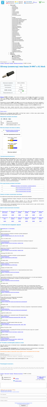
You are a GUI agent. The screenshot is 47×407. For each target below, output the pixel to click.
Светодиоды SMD (16, 43)
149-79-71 (19, 3)
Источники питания (16, 15)
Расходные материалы (16, 37)
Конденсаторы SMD (16, 22)
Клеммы (14, 16)
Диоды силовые (15, 11)
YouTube (17, 378)
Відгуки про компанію (18, 59)
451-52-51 (11, 1)
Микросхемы (15, 28)
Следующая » (12, 228)
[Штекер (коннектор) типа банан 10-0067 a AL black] (8, 79)
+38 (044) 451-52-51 (7, 377)
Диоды (13, 10)
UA (36, 2)
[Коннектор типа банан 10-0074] (19, 218)
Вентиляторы (15, 7)
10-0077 (40, 221)
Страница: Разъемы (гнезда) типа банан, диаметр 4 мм (11, 243)
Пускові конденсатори (17, 18)
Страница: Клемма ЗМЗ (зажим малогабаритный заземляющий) (13, 301)
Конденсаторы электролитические (19, 19)
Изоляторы (14, 13)
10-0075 (26, 221)
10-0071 (5, 221)
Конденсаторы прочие (17, 23)
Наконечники (15, 30)
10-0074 (19, 221)
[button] (41, 2)
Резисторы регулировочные (18, 40)
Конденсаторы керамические (18, 20)
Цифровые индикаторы (17, 51)
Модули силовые (15, 29)
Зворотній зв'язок (17, 56)
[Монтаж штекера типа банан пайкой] (12, 149)
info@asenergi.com (29, 3)
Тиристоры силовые (16, 48)
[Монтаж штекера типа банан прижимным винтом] (12, 131)
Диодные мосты (15, 12)
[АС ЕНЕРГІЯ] (2, 4)
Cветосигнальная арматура (18, 47)
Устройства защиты (16, 50)
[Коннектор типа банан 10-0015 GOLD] (4, 212)
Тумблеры (14, 49)
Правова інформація (40, 378)
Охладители (14, 31)
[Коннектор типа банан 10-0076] (33, 218)
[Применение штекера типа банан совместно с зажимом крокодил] (23, 185)
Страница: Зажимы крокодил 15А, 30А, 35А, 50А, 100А (12, 235)
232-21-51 (19, 1)
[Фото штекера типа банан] (23, 187)
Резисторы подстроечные (17, 39)
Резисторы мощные (16, 38)
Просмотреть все (3, 228)
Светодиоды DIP (15, 42)
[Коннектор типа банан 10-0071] (4, 218)
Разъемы (14, 36)
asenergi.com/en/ (18, 380)
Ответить (7, 234)
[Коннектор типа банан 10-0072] (12, 218)
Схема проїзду (29, 1)
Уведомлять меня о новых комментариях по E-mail (17, 358)
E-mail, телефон (16, 55)
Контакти (12, 54)
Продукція (12, 5)
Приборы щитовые (16, 35)
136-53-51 (11, 3)
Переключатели (15, 32)
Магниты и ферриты (16, 26)
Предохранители (15, 33)
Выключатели (15, 8)
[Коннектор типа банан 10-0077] (40, 218)
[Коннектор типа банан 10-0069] (33, 212)
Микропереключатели (16, 27)
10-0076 (33, 221)
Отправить (3, 358)
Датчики (14, 9)
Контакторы (14, 25)
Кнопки (14, 17)
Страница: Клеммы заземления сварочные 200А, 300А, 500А (13, 317)
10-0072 (12, 221)
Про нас (12, 52)
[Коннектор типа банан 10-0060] (12, 212)
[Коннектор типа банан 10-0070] (40, 212)
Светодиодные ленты (16, 46)
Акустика (14, 6)
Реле (13, 41)
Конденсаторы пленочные (17, 21)
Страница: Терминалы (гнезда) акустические (9, 272)
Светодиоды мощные (16, 45)
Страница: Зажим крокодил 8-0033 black (8, 257)
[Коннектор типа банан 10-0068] (26, 212)
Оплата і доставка (17, 58)
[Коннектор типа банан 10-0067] (19, 212)
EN (34, 2)
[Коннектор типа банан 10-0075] (26, 218)
